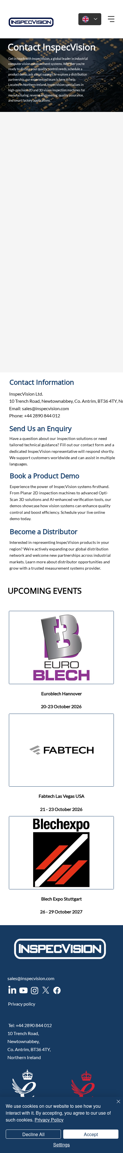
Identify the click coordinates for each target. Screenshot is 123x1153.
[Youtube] (23, 990)
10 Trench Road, (23, 1033)
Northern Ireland (24, 1057)
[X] (46, 990)
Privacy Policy (49, 1119)
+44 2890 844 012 (34, 1025)
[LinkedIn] (12, 990)
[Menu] (111, 19)
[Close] (115, 1105)
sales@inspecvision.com (45, 408)
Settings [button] (61, 1144)
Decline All (33, 1134)
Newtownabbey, (23, 1041)
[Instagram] (34, 990)
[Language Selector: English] (89, 19)
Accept (91, 1134)
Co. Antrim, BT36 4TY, (29, 1049)
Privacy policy (21, 1003)
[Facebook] (57, 990)
